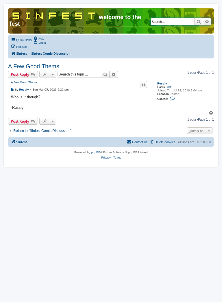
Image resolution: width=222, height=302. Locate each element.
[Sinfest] (54, 15)
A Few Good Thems (33, 66)
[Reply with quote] (143, 84)
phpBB (95, 152)
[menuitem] (38, 38)
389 (168, 87)
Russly (162, 83)
